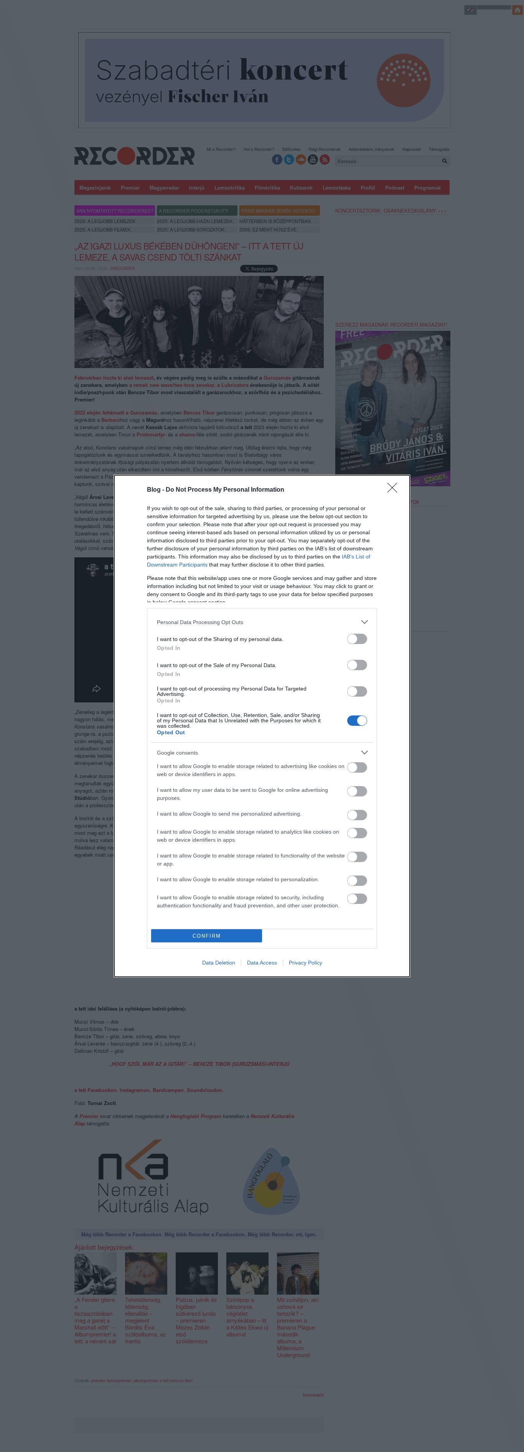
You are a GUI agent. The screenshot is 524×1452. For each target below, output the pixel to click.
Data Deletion (218, 963)
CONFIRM (207, 936)
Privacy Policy (305, 963)
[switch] (357, 639)
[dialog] (262, 726)
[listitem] (262, 622)
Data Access (262, 963)
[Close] (394, 490)
